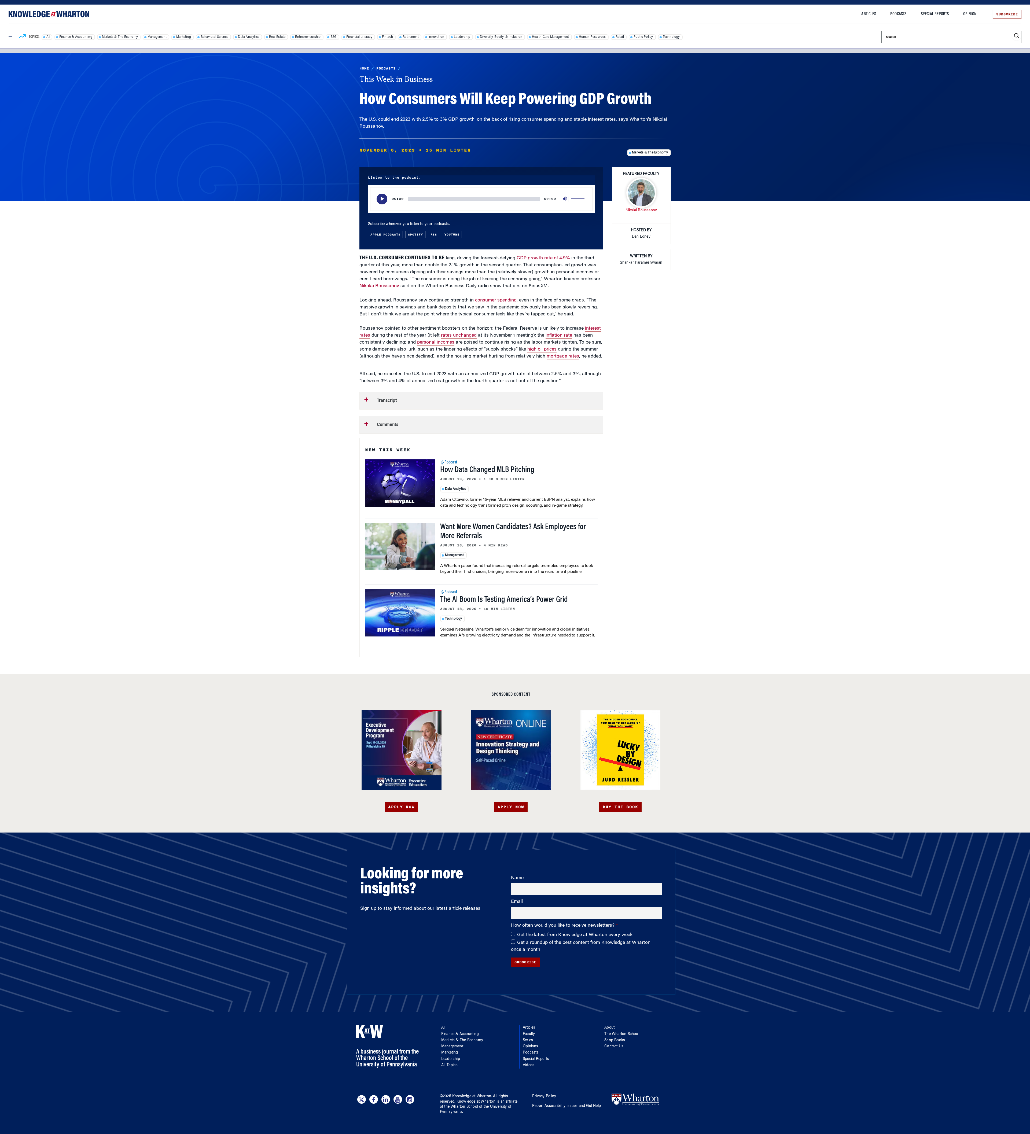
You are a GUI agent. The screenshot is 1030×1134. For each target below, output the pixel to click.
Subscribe (1007, 14)
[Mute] (565, 199)
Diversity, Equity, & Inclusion (501, 37)
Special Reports (935, 14)
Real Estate (277, 37)
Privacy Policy (544, 1096)
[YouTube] (397, 1099)
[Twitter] (361, 1099)
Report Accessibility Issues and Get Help (566, 1106)
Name (517, 878)
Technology (671, 37)
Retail (620, 37)
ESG (333, 37)
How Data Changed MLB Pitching (487, 470)
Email (517, 901)
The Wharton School (621, 1034)
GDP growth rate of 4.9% (543, 258)
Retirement (411, 37)
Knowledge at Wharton (471, 1096)
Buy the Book (620, 807)
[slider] (578, 199)
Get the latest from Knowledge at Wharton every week (574, 935)
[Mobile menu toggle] (10, 37)
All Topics (449, 1065)
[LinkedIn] (385, 1099)
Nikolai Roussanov (379, 286)
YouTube (451, 234)
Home (364, 68)
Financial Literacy (359, 37)
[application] (481, 199)
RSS (434, 234)
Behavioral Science (215, 37)
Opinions (530, 1046)
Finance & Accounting (75, 37)
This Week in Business (396, 80)
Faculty (529, 1034)
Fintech (387, 37)
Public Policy (643, 37)
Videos (528, 1065)
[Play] (382, 199)
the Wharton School (461, 1107)
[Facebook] (373, 1099)
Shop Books (614, 1040)
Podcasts (898, 14)
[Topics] (22, 37)
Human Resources (592, 37)
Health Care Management (550, 37)
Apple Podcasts (385, 234)
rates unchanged (459, 335)
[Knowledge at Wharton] (49, 14)
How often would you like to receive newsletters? (563, 925)
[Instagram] (410, 1099)
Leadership (462, 37)
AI (47, 37)
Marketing (183, 37)
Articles (868, 14)
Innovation (436, 37)
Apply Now (401, 807)
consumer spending (496, 300)
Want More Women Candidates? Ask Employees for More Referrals (513, 531)
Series (528, 1040)
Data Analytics (248, 37)
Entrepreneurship (308, 37)
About (609, 1028)
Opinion (969, 14)
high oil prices (542, 349)
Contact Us (613, 1046)
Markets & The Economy (120, 37)
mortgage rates (563, 356)
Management (157, 37)
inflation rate (559, 335)
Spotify (415, 234)
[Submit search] (1016, 35)
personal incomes (435, 342)
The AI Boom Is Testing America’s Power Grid (504, 600)
